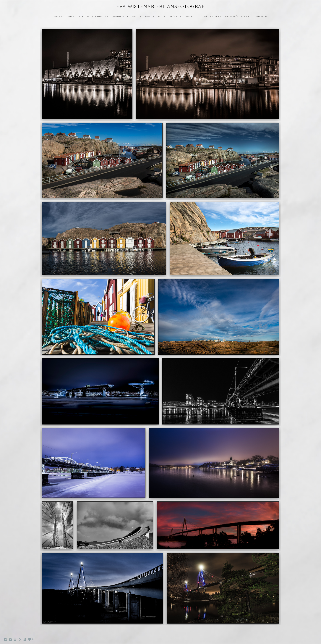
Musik (58, 16)
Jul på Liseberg (210, 16)
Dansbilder (75, 16)
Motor (137, 16)
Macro (189, 16)
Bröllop (175, 16)
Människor (120, 16)
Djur (162, 16)
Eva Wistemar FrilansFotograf (160, 6)
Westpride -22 (97, 16)
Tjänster (260, 16)
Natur (150, 16)
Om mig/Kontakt (237, 16)
